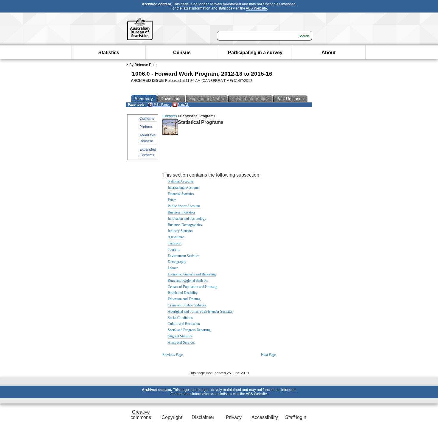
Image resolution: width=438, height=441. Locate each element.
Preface (145, 127)
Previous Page (172, 355)
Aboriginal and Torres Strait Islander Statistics (200, 311)
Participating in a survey (255, 52)
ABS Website (256, 8)
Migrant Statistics (180, 336)
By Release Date (143, 65)
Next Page (268, 355)
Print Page (161, 104)
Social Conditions (180, 318)
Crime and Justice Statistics (187, 305)
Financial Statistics (181, 194)
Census (182, 52)
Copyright (171, 417)
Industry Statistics (180, 231)
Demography (177, 262)
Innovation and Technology (187, 218)
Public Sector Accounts (184, 206)
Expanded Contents (147, 152)
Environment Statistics (183, 256)
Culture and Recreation (184, 324)
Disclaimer (203, 417)
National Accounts (181, 181)
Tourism (173, 249)
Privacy (234, 417)
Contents (146, 118)
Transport (174, 243)
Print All (182, 104)
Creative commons (141, 414)
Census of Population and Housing (192, 287)
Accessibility (264, 417)
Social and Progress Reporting (189, 330)
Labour (173, 268)
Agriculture (176, 237)
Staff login (295, 417)
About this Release (147, 138)
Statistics (108, 52)
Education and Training (184, 299)
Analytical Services (181, 342)
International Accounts (183, 188)
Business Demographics (185, 225)
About (328, 52)
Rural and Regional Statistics (188, 280)
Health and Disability (183, 293)
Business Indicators (181, 212)
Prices (172, 200)
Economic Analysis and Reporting (192, 274)
